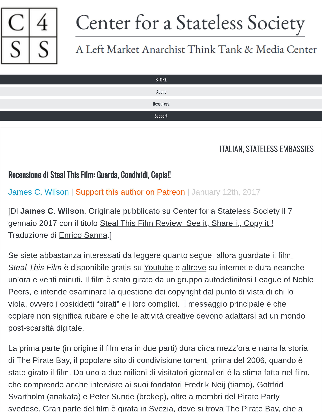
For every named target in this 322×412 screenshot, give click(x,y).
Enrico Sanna (83, 235)
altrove (194, 267)
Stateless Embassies (280, 148)
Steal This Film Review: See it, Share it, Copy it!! (186, 223)
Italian (231, 148)
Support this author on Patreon (130, 191)
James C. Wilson (38, 191)
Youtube (158, 267)
